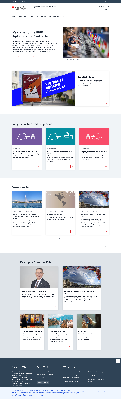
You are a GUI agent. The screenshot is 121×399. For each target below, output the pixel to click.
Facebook (42, 372)
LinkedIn (41, 377)
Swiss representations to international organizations (71, 376)
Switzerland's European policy (97, 372)
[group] (27, 213)
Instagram (42, 375)
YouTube (51, 375)
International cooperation (70, 381)
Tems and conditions (37, 395)
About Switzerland (93, 376)
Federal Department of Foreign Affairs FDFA (45, 6)
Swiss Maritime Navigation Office (96, 380)
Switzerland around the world (71, 372)
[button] (14, 16)
